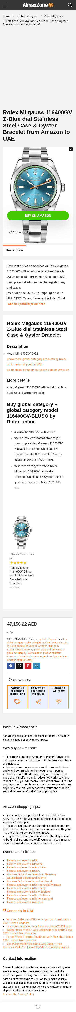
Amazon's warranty (59, 689)
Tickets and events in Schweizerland (30, 898)
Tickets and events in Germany (26, 888)
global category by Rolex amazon (24, 653)
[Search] (70, 5)
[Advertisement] (38, 69)
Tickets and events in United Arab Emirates (34, 884)
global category (27, 16)
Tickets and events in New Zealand (28, 891)
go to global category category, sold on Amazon (38, 370)
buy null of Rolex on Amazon (32, 646)
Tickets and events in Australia (26, 867)
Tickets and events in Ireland (25, 863)
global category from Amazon (49, 649)
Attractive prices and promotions (17, 690)
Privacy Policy (26, 994)
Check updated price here (26, 304)
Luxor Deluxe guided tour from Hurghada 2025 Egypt (39, 926)
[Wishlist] (38, 1006)
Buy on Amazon (38, 215)
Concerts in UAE (20, 911)
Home (6, 16)
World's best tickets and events (26, 877)
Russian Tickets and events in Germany (31, 874)
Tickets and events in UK (22, 860)
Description (14, 250)
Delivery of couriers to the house (38, 690)
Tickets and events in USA (23, 870)
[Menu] (4, 5)
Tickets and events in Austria (25, 902)
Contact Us (10, 994)
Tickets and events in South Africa (28, 895)
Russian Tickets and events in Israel (29, 881)
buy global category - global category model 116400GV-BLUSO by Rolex (37, 642)
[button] (71, 149)
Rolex (10, 632)
